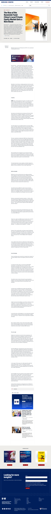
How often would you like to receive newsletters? (33, 482)
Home (4, 10)
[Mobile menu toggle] (1, 5)
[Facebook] (4, 508)
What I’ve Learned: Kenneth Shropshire (26, 428)
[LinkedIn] (6, 508)
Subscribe (47, 2)
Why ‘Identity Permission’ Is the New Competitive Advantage (27, 397)
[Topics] (3, 5)
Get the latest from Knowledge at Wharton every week (35, 484)
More (22, 5)
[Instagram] (10, 508)
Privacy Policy (30, 508)
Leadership (16, 502)
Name (26, 475)
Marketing (24, 401)
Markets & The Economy (17, 5)
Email (26, 479)
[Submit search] (49, 5)
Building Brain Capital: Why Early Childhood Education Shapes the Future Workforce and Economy (27, 413)
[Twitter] (2, 508)
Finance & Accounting (11, 5)
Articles (7, 10)
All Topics (16, 503)
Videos (27, 503)
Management (24, 431)
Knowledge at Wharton (19, 508)
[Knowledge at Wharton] (7, 2)
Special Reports (29, 502)
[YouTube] (8, 508)
